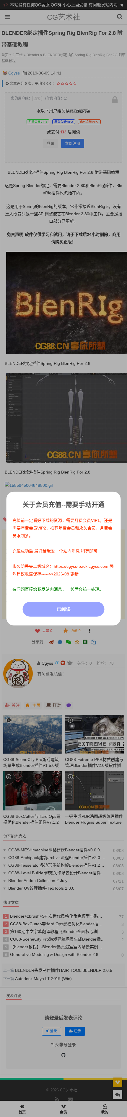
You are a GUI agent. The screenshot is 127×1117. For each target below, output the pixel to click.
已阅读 (63, 609)
